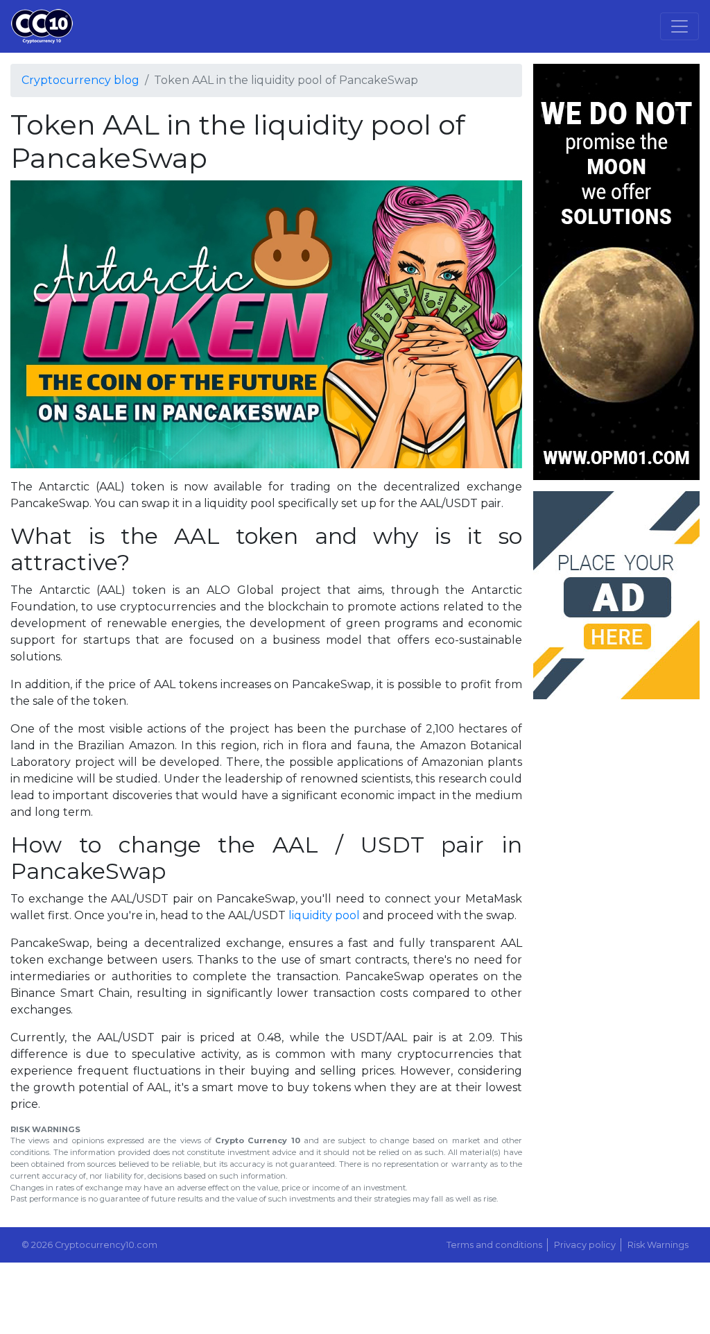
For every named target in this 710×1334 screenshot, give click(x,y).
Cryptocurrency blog (80, 80)
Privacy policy (585, 1245)
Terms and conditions (494, 1245)
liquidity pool (324, 915)
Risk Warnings (658, 1245)
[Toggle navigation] (679, 26)
